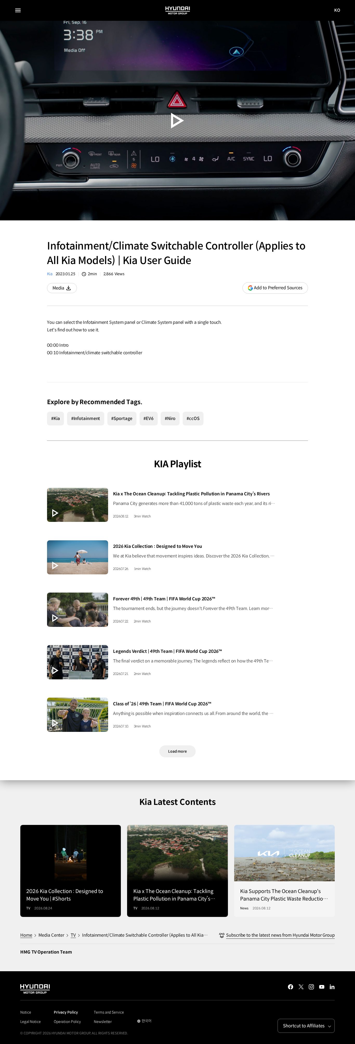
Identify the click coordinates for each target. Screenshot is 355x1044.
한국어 (144, 1021)
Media (64, 289)
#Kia (55, 418)
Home (26, 935)
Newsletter (103, 1021)
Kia (49, 274)
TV (73, 935)
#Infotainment (85, 418)
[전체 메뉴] (18, 10)
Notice (25, 1012)
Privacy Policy (66, 1012)
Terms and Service (109, 1012)
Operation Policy (67, 1021)
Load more (177, 751)
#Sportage (121, 418)
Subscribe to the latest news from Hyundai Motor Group (280, 935)
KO (337, 11)
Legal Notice (30, 1021)
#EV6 (148, 418)
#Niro (170, 418)
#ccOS (193, 418)
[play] (177, 120)
